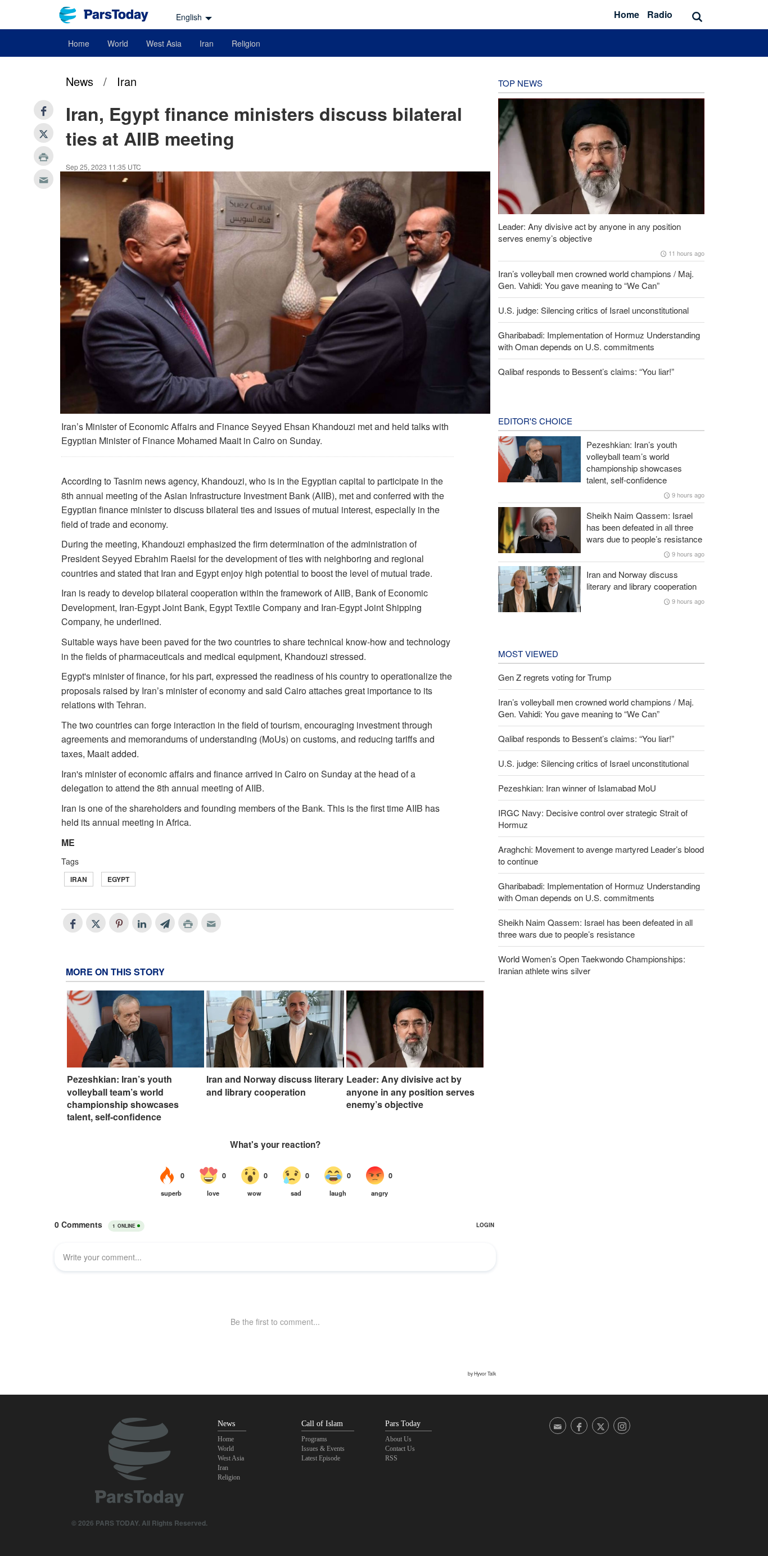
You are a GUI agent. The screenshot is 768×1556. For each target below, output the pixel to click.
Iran (207, 43)
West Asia (164, 43)
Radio (659, 14)
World (117, 43)
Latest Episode (320, 1458)
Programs (314, 1439)
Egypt (118, 879)
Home (626, 14)
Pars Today (109, 15)
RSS (391, 1458)
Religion (246, 43)
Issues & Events (323, 1449)
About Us (398, 1439)
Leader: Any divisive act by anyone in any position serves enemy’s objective (410, 1092)
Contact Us (400, 1449)
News (79, 81)
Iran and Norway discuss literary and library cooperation (275, 1085)
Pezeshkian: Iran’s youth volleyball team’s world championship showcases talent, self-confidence (123, 1098)
